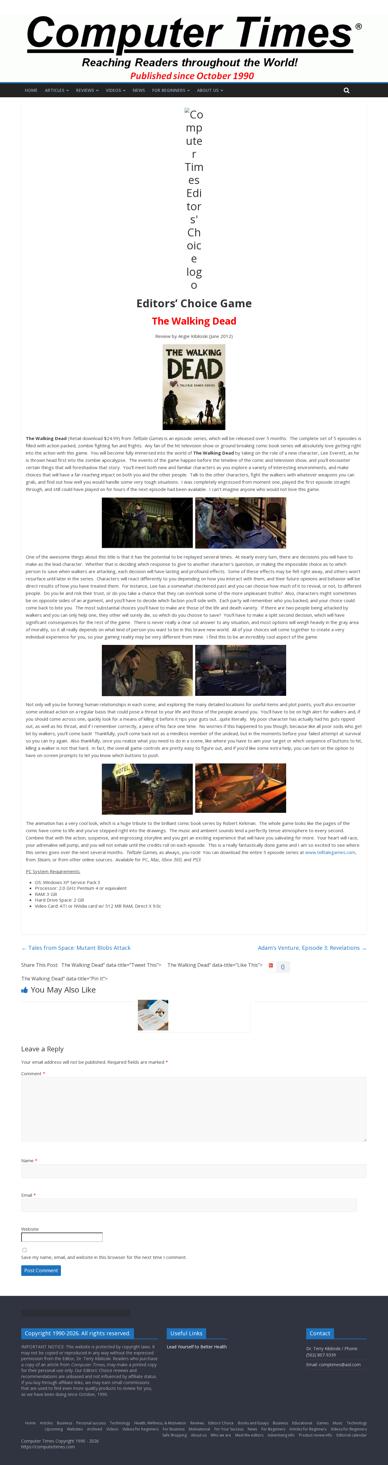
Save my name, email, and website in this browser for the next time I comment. (104, 1257)
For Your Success (228, 1429)
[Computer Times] (194, 48)
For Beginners (168, 90)
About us (208, 90)
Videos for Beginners (349, 1429)
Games (322, 1423)
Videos (113, 90)
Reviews (85, 90)
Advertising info (281, 1435)
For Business (174, 1429)
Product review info (315, 1435)
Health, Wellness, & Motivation (160, 1423)
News (139, 90)
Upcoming (54, 1429)
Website (30, 1229)
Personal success (91, 1423)
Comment (33, 1073)
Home (31, 90)
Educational (302, 1423)
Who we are (221, 1435)
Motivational (199, 1429)
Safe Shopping (174, 1435)
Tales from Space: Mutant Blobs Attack (76, 947)
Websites (75, 1429)
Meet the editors (249, 1435)
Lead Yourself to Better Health (197, 1347)
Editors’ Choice (221, 1423)
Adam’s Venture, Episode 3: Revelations (312, 947)
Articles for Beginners (307, 1429)
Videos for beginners (140, 1429)
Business (64, 1423)
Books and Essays (253, 1423)
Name (29, 1160)
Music (338, 1423)
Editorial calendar (351, 1435)
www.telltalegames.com (330, 852)
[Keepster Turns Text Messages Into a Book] (153, 1003)
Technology (120, 1423)
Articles (54, 90)
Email (28, 1195)
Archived (94, 1429)
